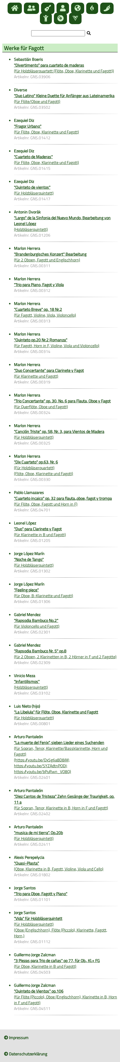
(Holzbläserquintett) (31, 684)
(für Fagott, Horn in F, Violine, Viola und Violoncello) (56, 343)
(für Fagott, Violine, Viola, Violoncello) (45, 312)
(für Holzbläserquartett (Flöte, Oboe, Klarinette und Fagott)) (64, 68)
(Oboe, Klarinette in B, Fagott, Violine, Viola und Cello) (58, 866)
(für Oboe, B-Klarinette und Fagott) (43, 593)
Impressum (18, 1037)
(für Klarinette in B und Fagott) (40, 532)
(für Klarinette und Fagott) (49, 373)
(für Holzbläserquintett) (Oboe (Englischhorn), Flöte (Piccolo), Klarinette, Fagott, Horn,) (60, 927)
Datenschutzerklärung (27, 1054)
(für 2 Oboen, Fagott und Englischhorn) (50, 257)
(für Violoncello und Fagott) (36, 623)
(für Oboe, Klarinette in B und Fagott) (57, 963)
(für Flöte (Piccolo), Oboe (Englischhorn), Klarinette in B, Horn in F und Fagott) (65, 997)
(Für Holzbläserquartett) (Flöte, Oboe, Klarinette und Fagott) (43, 467)
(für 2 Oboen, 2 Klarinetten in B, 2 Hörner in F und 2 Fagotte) (65, 654)
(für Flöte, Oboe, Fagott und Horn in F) (63, 501)
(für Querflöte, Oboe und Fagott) (62, 404)
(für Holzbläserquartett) (56, 715)
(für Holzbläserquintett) (34, 190)
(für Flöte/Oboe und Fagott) (64, 98)
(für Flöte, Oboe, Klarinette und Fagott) (46, 129)
